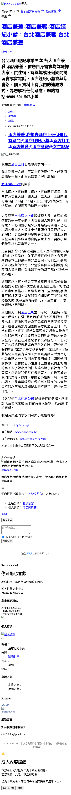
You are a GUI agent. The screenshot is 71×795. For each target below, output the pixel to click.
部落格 (12, 116)
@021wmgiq (23, 425)
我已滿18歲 (8, 788)
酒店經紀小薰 (11, 184)
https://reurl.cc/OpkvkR (33, 438)
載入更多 (7, 520)
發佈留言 (7, 541)
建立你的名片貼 (8, 712)
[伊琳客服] (2, 708)
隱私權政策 (61, 743)
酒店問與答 (30, 507)
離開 (20, 788)
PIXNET (16, 743)
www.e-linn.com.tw (26, 431)
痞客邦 (32, 493)
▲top (4, 513)
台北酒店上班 (24, 216)
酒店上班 (17, 164)
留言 (39, 493)
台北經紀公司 (24, 398)
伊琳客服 (5, 705)
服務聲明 (36, 747)
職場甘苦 (29, 105)
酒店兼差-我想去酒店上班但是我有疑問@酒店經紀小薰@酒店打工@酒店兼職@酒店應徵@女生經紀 (39, 140)
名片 (11, 120)
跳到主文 (6, 52)
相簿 (11, 112)
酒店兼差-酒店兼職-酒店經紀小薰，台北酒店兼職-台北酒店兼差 (35, 35)
